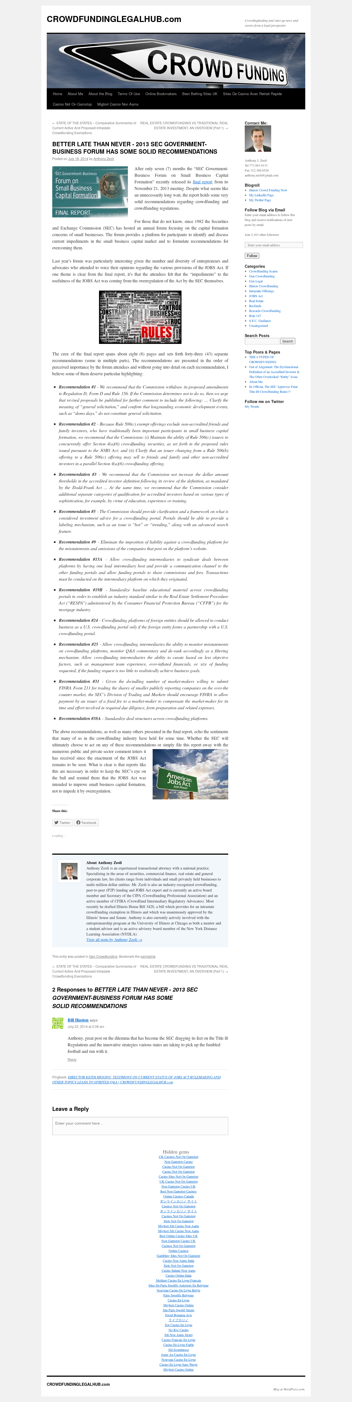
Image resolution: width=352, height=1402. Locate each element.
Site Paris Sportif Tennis (178, 1310)
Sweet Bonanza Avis (178, 1315)
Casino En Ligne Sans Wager (178, 1364)
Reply (72, 1059)
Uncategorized (258, 325)
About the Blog (100, 93)
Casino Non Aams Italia (178, 1260)
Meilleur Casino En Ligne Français (178, 1280)
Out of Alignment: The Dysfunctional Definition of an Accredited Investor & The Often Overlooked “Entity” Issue (274, 372)
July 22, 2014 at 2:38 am (86, 1026)
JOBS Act (256, 296)
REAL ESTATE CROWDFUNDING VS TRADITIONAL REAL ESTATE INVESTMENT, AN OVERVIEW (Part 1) (184, 125)
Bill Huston (78, 1020)
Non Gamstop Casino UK (178, 1186)
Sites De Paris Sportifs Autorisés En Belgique (178, 1285)
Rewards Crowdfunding (265, 310)
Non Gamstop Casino (178, 1161)
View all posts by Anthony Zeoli (114, 939)
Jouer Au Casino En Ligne (178, 1354)
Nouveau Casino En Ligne (178, 1359)
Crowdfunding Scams (263, 271)
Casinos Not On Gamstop (179, 1206)
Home (57, 93)
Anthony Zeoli (104, 158)
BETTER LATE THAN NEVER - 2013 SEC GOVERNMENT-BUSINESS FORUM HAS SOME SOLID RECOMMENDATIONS (134, 147)
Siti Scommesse (178, 1349)
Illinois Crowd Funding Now (268, 190)
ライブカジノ (178, 1320)
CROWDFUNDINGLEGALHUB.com (114, 18)
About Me (75, 93)
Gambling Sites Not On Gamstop (178, 1255)
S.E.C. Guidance (260, 320)
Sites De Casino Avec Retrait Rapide (252, 93)
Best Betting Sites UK (200, 93)
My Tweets (252, 406)
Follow (252, 256)
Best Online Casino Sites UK (179, 1235)
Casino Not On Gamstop (72, 104)
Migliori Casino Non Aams (118, 104)
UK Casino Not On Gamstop (179, 1181)
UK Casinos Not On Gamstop (178, 1156)
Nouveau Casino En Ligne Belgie (178, 1290)
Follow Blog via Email (265, 209)
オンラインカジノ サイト (178, 1201)
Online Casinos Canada (178, 1196)
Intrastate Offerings (261, 291)
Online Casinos (179, 1250)
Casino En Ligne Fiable (178, 1344)
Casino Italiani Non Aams (179, 1270)
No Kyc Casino (179, 1330)
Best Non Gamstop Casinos (178, 1191)
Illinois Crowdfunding (263, 286)
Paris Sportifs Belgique (178, 1295)
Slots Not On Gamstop (179, 1221)
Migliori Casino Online (178, 1305)
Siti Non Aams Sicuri (178, 1334)
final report (202, 181)
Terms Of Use (129, 93)
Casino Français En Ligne (178, 1339)
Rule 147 (255, 315)
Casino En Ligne (178, 1300)
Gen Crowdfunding (103, 956)
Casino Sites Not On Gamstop (178, 1176)
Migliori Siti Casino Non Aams (178, 1226)
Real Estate (256, 301)
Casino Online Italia (178, 1275)
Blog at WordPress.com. (289, 1389)
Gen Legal (256, 281)
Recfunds (255, 305)
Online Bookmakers (161, 93)
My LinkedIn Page (261, 195)
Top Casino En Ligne (178, 1325)
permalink (148, 956)
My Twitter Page (260, 200)
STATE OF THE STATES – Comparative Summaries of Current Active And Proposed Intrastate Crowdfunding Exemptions (94, 127)
